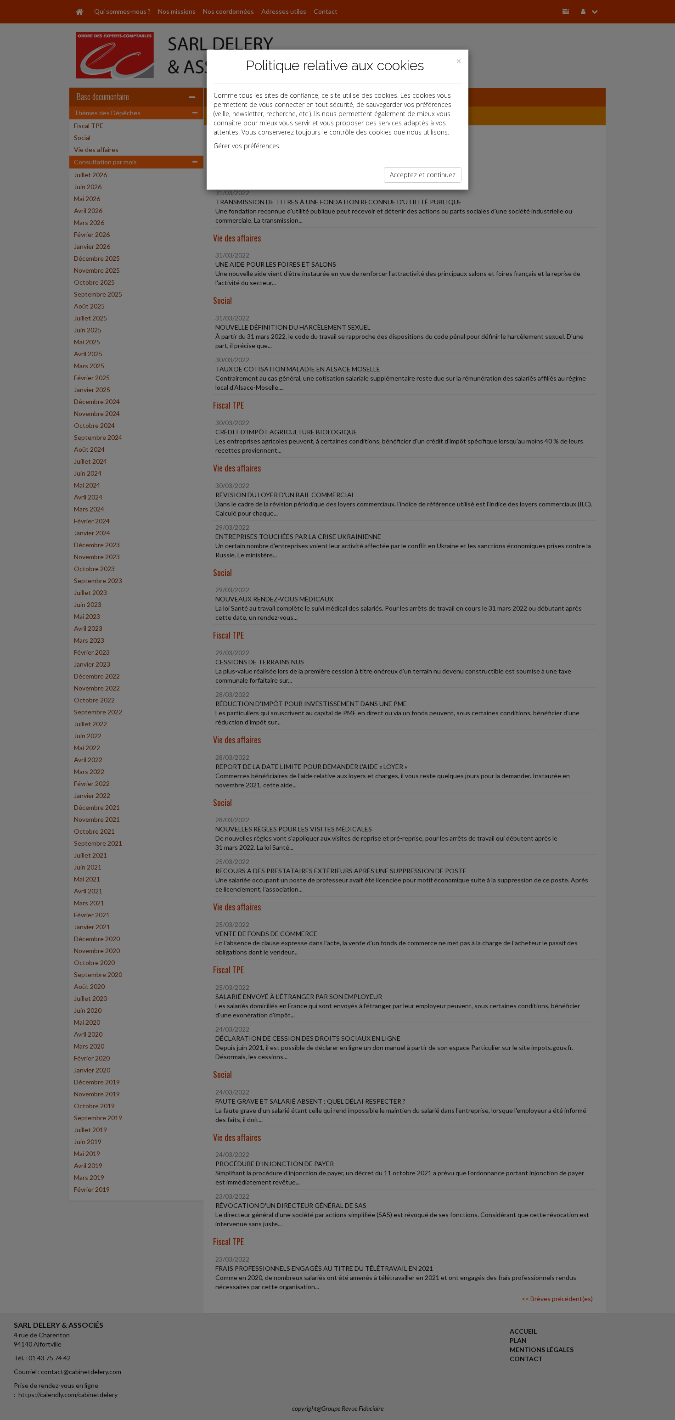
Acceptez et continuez (423, 174)
